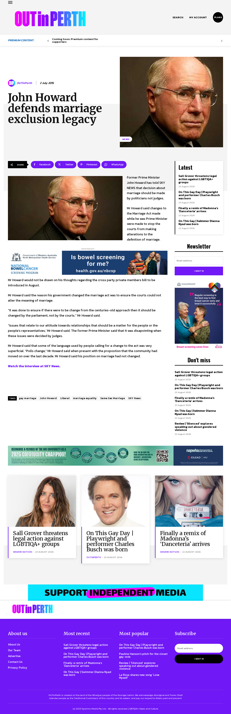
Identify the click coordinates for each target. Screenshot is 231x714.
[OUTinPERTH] (50, 19)
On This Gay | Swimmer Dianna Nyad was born (199, 222)
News (126, 139)
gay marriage (27, 398)
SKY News (134, 398)
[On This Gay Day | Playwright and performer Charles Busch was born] (115, 501)
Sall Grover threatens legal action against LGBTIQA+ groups (197, 179)
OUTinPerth (24, 83)
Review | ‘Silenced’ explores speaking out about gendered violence (195, 426)
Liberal (65, 398)
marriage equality (85, 398)
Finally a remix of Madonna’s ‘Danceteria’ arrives (198, 209)
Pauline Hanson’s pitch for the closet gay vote (143, 655)
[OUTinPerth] (12, 83)
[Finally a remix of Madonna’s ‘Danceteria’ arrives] (189, 501)
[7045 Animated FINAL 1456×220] (87, 263)
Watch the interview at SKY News (34, 366)
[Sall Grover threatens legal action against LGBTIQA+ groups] (42, 501)
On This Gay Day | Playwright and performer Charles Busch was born (199, 195)
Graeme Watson (22, 552)
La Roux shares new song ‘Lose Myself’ (139, 676)
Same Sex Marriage (112, 398)
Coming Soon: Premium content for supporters (75, 40)
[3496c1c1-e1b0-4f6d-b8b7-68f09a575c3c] (115, 456)
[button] (178, 17)
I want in (199, 271)
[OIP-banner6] (115, 592)
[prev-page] (48, 41)
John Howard (48, 398)
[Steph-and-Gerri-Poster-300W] (199, 316)
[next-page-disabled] (221, 41)
